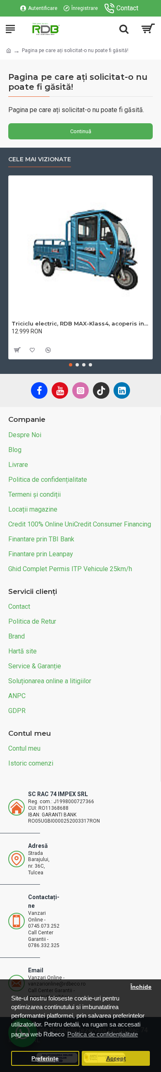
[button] (70, 364)
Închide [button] (141, 987)
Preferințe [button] (45, 1058)
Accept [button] (116, 1058)
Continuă (80, 131)
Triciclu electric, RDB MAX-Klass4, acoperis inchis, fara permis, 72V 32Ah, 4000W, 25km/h (80, 323)
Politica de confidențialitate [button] (102, 1034)
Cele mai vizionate (39, 159)
